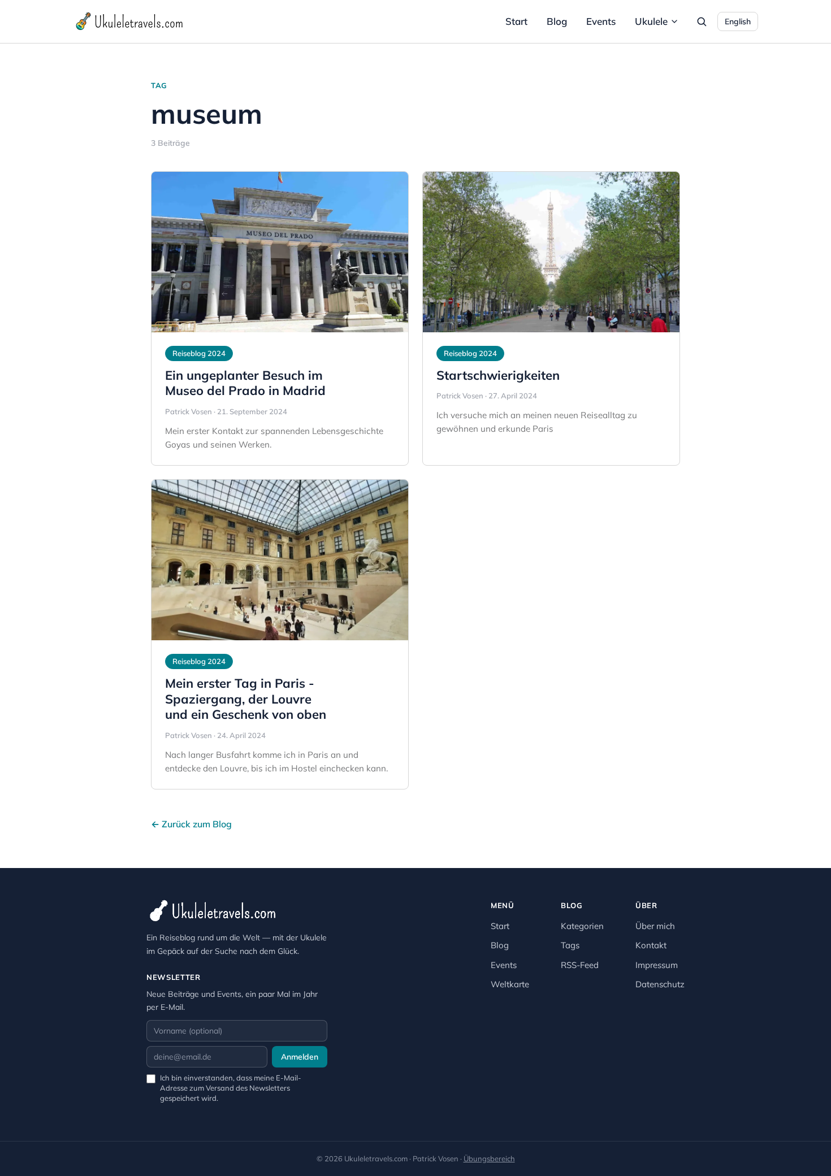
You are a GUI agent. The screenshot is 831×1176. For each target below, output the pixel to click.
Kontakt (650, 945)
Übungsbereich (489, 1158)
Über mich (655, 926)
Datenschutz (660, 984)
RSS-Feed (580, 965)
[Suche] (701, 21)
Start (516, 21)
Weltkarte (510, 984)
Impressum (656, 965)
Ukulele (651, 21)
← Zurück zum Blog (191, 824)
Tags (570, 945)
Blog (557, 21)
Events (601, 21)
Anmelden (299, 1057)
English (738, 21)
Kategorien (582, 926)
